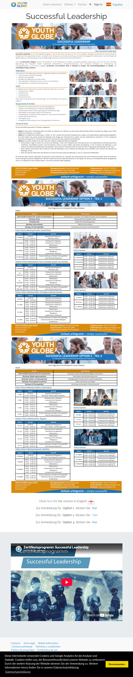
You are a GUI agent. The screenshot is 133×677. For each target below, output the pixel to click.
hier (95, 515)
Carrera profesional (22, 646)
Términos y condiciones (48, 646)
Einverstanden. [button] (117, 664)
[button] (90, 4)
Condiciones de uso (47, 650)
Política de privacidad (23, 650)
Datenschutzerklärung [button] (17, 672)
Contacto (16, 643)
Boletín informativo (48, 643)
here (50, 501)
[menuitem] (52, 4)
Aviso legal (30, 643)
